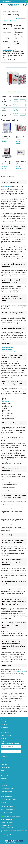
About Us (3, 721)
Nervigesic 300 (5, 186)
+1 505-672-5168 (7, 1)
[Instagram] (8, 835)
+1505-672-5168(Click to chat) (11, 816)
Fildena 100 (4, 773)
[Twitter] (5, 835)
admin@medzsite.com (8, 809)
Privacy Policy (5, 733)
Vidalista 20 (4, 778)
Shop (2, 730)
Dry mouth (5, 401)
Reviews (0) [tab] (12, 177)
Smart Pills (4, 764)
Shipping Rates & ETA (7, 788)
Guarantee (4, 785)
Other (2, 770)
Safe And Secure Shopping (8, 799)
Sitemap (3, 802)
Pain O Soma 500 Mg (8, 351)
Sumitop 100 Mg (7, 349)
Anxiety (3, 759)
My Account (4, 727)
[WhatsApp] (26, 1)
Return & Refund (5, 794)
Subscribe (11, 751)
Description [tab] (4, 177)
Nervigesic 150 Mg (7, 347)
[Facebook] (2, 835)
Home (4, 11)
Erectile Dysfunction (6, 767)
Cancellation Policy (6, 797)
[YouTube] (10, 835)
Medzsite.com (21, 671)
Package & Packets (6, 791)
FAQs (2, 741)
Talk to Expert (21, 18)
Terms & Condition (6, 735)
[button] (1, 5)
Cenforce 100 (4, 776)
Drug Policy (4, 738)
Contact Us (4, 724)
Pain (8, 11)
